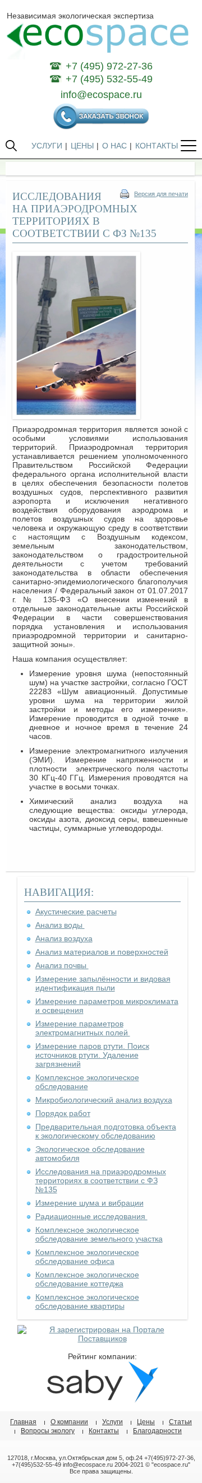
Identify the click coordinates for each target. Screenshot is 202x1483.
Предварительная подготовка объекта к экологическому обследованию (105, 1131)
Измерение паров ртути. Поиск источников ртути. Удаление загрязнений (92, 1055)
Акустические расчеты (76, 911)
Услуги (112, 1422)
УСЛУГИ (46, 145)
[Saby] (102, 1400)
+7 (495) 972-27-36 (109, 66)
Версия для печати (161, 193)
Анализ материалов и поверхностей (101, 951)
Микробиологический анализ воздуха (103, 1099)
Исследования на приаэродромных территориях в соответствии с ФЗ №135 (100, 1180)
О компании (69, 1422)
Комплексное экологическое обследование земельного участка (99, 1234)
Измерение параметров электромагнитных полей (82, 1028)
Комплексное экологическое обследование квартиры (87, 1301)
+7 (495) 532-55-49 (109, 79)
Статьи (180, 1422)
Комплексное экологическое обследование (87, 1082)
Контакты (104, 1431)
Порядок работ (62, 1113)
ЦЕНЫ (82, 145)
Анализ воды (60, 925)
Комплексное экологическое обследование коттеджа (87, 1279)
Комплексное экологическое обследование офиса (87, 1257)
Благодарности (157, 1431)
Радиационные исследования (91, 1216)
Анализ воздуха (64, 938)
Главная (23, 1422)
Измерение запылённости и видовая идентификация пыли (103, 983)
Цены (146, 1422)
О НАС (114, 145)
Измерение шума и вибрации (89, 1202)
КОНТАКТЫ (156, 145)
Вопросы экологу (48, 1431)
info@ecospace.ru (101, 95)
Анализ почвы (62, 965)
